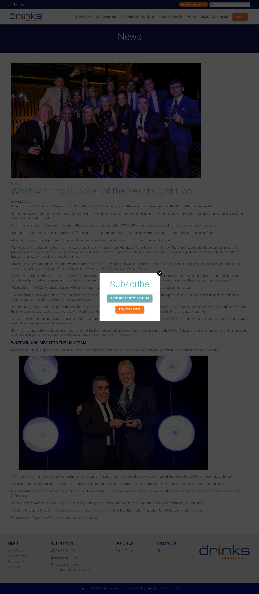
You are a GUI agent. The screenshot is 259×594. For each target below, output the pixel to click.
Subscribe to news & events (129, 298)
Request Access (129, 309)
